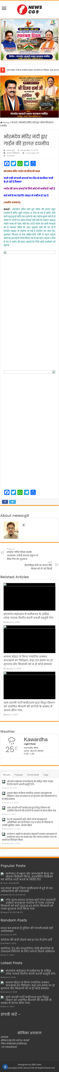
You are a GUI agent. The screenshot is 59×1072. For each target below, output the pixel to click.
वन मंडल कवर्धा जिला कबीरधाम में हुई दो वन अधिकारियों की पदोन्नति (27, 889)
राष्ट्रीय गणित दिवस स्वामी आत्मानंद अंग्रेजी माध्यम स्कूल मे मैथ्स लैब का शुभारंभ (22, 554)
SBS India (36, 1064)
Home (5, 122)
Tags (45, 774)
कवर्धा (14, 122)
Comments (33, 774)
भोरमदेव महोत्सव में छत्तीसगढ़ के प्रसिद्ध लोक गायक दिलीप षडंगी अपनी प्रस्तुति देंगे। (30, 783)
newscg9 (10, 150)
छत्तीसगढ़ (16, 153)
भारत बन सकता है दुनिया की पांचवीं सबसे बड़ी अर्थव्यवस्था (27, 929)
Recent (6, 774)
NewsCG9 (28, 1067)
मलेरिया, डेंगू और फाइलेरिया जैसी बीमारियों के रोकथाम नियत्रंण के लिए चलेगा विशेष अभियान (28, 950)
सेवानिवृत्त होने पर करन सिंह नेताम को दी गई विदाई (38, 565)
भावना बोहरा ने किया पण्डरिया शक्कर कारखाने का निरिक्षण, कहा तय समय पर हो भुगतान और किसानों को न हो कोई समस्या (28, 660)
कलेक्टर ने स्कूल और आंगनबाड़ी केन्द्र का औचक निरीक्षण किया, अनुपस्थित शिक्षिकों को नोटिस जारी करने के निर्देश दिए (27, 876)
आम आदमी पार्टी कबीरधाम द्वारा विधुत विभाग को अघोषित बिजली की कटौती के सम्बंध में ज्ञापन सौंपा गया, (29, 706)
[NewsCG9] (29, 9)
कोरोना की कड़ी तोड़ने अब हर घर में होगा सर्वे (26, 939)
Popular (19, 774)
